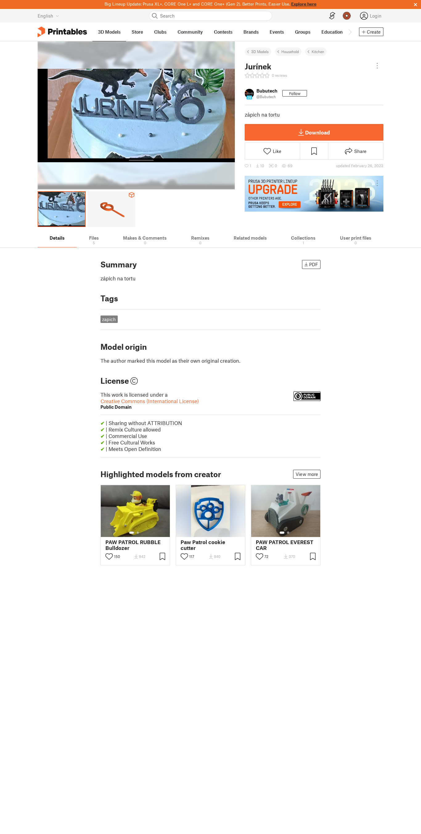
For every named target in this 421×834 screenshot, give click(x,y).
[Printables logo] (62, 32)
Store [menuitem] (137, 32)
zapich (109, 319)
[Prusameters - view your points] (347, 16)
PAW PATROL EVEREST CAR (284, 545)
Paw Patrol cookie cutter (203, 545)
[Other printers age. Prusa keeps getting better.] (314, 194)
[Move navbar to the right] (350, 32)
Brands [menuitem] (251, 32)
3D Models (260, 51)
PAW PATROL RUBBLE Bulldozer (133, 545)
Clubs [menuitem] (160, 32)
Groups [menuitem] (302, 32)
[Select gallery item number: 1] (131, 532)
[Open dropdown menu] (377, 65)
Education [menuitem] (332, 32)
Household (290, 51)
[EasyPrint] (332, 15)
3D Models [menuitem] (109, 32)
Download (317, 132)
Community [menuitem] (190, 32)
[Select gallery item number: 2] (138, 532)
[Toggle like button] (109, 556)
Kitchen (318, 51)
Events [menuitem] (277, 32)
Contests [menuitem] (223, 32)
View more (307, 474)
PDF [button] (313, 264)
